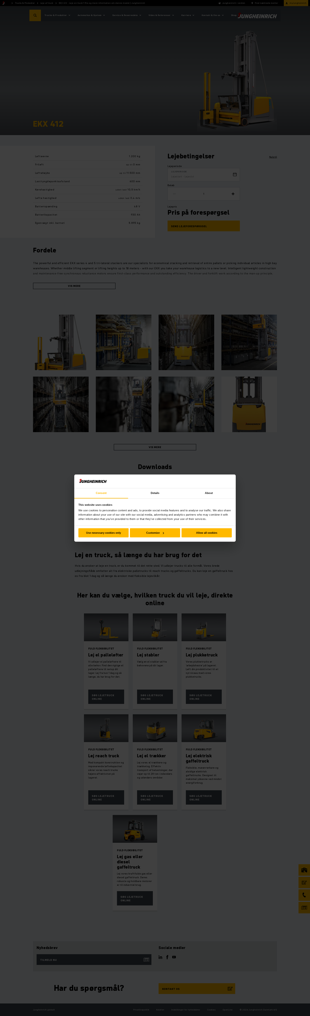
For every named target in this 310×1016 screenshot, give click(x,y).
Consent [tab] (101, 493)
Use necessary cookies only (103, 532)
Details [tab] (155, 493)
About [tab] (209, 493)
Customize (153, 532)
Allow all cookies (206, 532)
